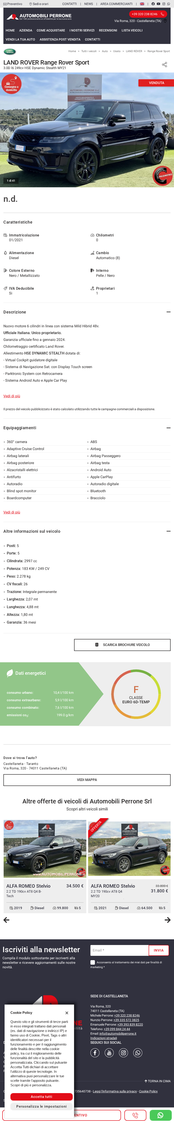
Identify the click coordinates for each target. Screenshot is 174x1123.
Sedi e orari (40, 4)
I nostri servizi (82, 30)
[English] (142, 3)
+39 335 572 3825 (126, 1020)
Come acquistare (51, 30)
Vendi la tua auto (20, 39)
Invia (159, 950)
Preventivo (14, 4)
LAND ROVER (134, 51)
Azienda (25, 30)
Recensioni (108, 30)
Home (10, 30)
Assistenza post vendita (60, 39)
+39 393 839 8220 (130, 1024)
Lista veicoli (132, 30)
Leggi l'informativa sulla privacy (115, 1091)
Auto (105, 51)
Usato (117, 51)
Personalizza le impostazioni (41, 1106)
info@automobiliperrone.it (117, 1033)
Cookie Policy (148, 1091)
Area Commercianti (116, 4)
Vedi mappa (87, 780)
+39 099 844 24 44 (117, 1029)
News (88, 4)
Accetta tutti (41, 1097)
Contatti (69, 4)
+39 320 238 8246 (127, 1015)
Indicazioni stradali (103, 1038)
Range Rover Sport (158, 51)
